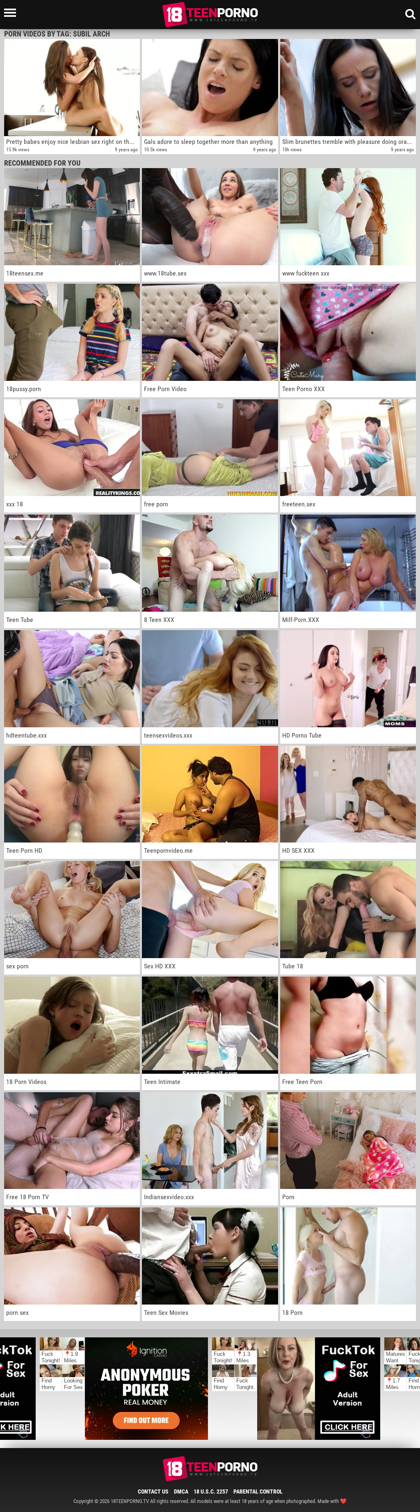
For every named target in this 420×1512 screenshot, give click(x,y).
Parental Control (258, 1491)
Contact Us (153, 1491)
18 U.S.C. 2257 (211, 1491)
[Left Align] (12, 12)
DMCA (181, 1491)
